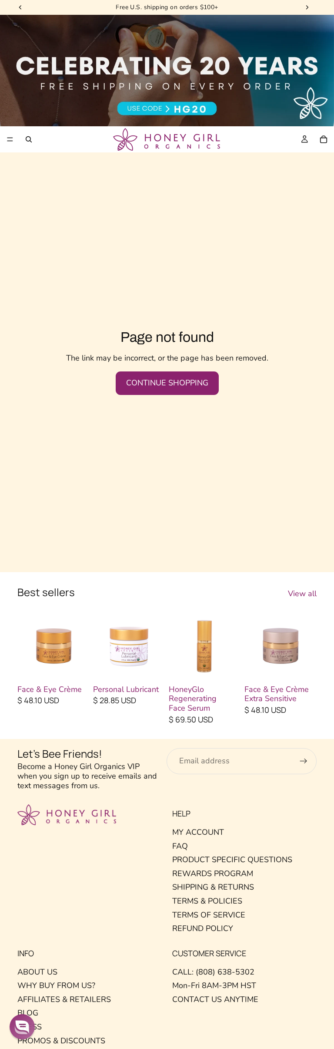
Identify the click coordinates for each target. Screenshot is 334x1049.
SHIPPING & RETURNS (213, 887)
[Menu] (10, 139)
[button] (22, 1026)
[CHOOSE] (76, 668)
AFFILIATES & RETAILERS (64, 999)
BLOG (27, 1013)
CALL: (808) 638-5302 (213, 972)
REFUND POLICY (202, 928)
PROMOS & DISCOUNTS (61, 1041)
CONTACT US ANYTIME (215, 999)
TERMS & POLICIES (207, 901)
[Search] (28, 139)
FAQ (180, 845)
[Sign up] (303, 761)
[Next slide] (80, 645)
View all (302, 594)
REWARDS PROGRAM (212, 873)
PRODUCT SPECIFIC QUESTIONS (232, 859)
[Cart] (323, 139)
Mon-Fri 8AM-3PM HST (214, 985)
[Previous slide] (27, 645)
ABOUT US (37, 972)
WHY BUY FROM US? (56, 985)
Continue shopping (167, 383)
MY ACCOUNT (198, 832)
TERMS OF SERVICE (208, 914)
